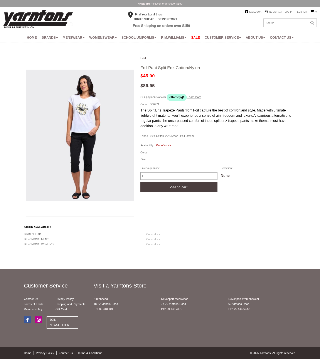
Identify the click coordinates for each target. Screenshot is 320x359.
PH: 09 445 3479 (171, 309)
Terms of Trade (33, 304)
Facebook (255, 12)
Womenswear (102, 37)
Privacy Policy (65, 299)
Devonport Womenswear (243, 299)
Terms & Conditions (89, 353)
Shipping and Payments (71, 304)
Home (32, 37)
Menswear (72, 37)
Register (301, 12)
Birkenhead (144, 19)
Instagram (275, 12)
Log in (288, 12)
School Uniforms (137, 37)
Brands (49, 37)
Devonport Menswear (174, 299)
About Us (254, 37)
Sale (195, 37)
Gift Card (61, 309)
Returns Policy (33, 309)
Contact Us (280, 37)
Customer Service (222, 37)
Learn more (194, 97)
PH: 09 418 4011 (104, 309)
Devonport (167, 19)
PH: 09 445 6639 (238, 309)
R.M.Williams (172, 37)
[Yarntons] (38, 20)
